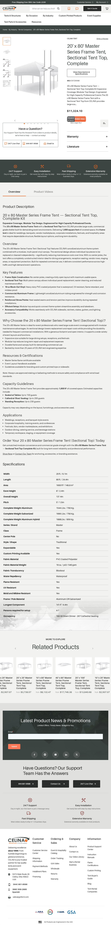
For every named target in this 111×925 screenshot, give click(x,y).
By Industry (48, 15)
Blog (89, 883)
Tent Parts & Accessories (15, 22)
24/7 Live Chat (77, 8)
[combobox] (45, 8)
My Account (101, 2)
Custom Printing (94, 870)
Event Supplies (94, 15)
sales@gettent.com (21, 897)
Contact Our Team (23, 454)
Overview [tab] (14, 191)
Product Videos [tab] (43, 191)
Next (56, 120)
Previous (15, 120)
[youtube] (55, 754)
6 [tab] (41, 123)
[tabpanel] (36, 78)
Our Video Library (76, 857)
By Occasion (32, 15)
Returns (54, 874)
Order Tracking (57, 858)
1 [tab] (24, 123)
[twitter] (76, 754)
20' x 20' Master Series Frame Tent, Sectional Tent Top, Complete (24, 683)
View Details (25, 667)
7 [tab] (44, 123)
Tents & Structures (12, 15)
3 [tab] (31, 123)
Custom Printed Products (70, 15)
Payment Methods (40, 866)
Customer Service (84, 2)
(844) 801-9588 (20, 884)
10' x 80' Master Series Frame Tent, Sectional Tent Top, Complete (44, 683)
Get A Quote (92, 8)
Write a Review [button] (102, 39)
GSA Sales (55, 863)
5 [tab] (37, 123)
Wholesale (55, 868)
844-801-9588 (69, 8)
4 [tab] (34, 123)
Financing (36, 876)
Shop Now (7, 454)
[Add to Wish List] (104, 123)
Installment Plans (39, 871)
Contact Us (55, 784)
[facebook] (34, 754)
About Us (73, 846)
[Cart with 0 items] (107, 8)
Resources (36, 22)
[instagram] (45, 754)
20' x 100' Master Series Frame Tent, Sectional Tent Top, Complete (82, 683)
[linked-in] (66, 754)
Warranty (54, 879)
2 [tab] (27, 123)
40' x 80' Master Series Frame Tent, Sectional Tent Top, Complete (63, 683)
